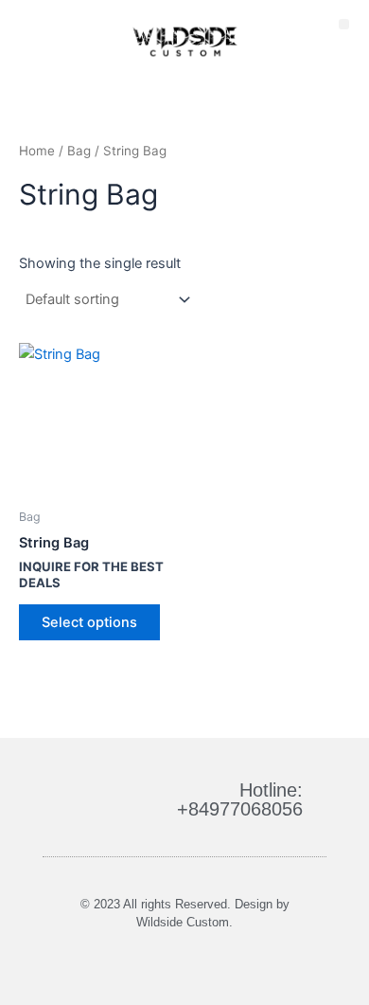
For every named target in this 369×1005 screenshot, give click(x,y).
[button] (344, 24)
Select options (89, 622)
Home (37, 150)
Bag (79, 150)
